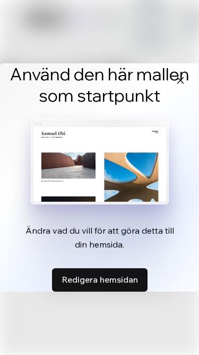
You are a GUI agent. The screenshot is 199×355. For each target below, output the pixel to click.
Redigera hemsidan (100, 279)
